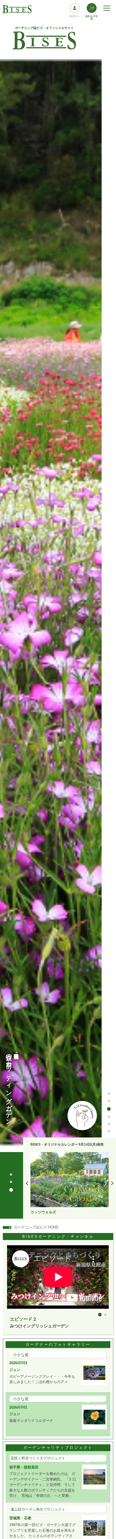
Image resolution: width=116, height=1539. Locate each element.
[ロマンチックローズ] (69, 1179)
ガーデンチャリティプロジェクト (58, 1447)
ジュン (14, 1370)
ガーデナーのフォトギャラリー (58, 1344)
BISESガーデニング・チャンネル (58, 1236)
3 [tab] (109, 1108)
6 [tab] (109, 1131)
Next (111, 1183)
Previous (27, 1183)
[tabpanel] (69, 1183)
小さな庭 (21, 1354)
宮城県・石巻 (20, 1518)
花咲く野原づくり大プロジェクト (37, 1458)
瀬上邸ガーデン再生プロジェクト (37, 1509)
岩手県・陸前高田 (24, 1467)
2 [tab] (109, 1101)
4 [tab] (109, 1116)
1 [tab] (109, 1094)
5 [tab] (109, 1124)
